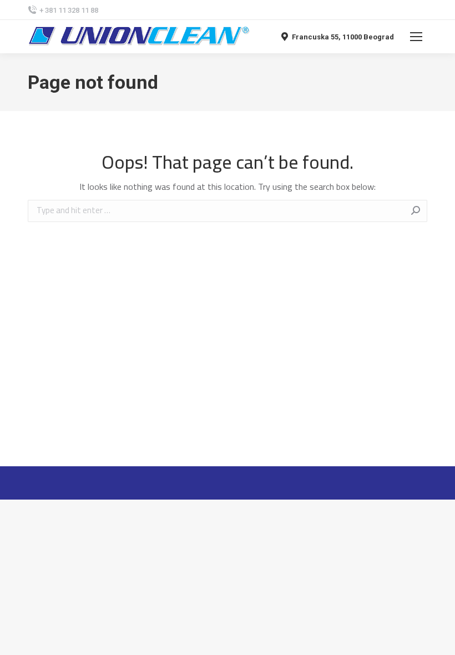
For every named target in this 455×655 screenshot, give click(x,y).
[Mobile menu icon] (416, 37)
